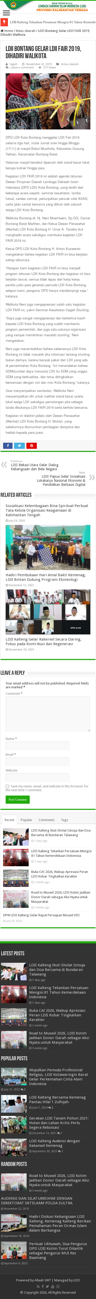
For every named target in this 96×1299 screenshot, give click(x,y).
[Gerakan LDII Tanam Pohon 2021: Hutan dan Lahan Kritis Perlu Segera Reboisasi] (14, 1124)
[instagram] (58, 1286)
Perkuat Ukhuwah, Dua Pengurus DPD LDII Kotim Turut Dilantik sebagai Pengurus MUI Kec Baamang (58, 1251)
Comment (14, 693)
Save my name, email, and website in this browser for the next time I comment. (47, 788)
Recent (9, 820)
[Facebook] (42, 1286)
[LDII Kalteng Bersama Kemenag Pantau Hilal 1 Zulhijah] (14, 1103)
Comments (47, 820)
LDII (76, 1280)
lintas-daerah (25, 31)
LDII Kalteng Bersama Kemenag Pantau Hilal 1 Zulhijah (57, 1099)
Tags (64, 820)
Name (11, 739)
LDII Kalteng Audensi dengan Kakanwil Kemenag (54, 1143)
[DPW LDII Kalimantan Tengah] (48, 7)
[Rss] (38, 1286)
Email (11, 754)
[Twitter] (47, 1286)
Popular (26, 820)
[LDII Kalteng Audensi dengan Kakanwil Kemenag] (14, 1147)
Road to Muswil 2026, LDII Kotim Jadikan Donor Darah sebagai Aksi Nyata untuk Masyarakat (60, 897)
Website (11, 770)
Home (8, 31)
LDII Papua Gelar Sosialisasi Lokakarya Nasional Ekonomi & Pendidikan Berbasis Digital (61, 479)
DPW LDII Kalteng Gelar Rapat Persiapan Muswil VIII (41, 915)
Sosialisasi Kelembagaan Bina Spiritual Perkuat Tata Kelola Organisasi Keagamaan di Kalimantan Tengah (47, 510)
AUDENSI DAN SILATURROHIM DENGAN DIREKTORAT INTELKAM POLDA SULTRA (36, 1200)
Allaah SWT (43, 1280)
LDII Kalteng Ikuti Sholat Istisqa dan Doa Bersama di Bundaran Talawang (57, 970)
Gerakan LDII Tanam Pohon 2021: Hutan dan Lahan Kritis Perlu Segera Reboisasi (59, 1123)
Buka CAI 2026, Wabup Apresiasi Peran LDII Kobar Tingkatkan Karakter (57, 1015)
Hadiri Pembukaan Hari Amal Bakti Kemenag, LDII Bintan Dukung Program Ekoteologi (46, 577)
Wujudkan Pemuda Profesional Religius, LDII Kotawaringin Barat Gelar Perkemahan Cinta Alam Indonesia (58, 1077)
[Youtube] (53, 1286)
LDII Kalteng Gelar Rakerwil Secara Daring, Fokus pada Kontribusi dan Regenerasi (43, 641)
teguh (13, 64)
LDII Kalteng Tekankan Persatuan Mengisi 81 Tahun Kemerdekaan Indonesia (58, 992)
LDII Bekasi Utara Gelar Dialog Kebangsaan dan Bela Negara (34, 465)
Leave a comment (22, 67)
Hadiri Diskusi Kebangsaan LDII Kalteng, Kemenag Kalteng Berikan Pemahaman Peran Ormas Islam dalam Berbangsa (60, 1223)
